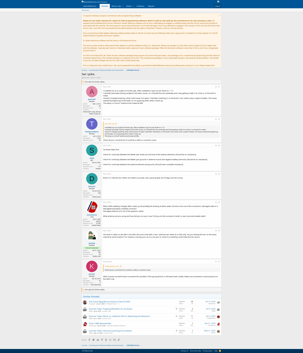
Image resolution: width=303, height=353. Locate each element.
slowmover (212, 304)
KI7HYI (92, 274)
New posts (85, 10)
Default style (88, 351)
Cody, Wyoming (95, 285)
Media (128, 6)
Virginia (98, 169)
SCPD (92, 158)
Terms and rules (195, 351)
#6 (219, 231)
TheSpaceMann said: (112, 266)
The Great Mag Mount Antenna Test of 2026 (109, 301)
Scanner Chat (106, 311)
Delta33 (91, 186)
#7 (219, 262)
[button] (98, 6)
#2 (219, 119)
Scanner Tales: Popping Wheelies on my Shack (110, 308)
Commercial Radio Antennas (116, 326)
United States (96, 225)
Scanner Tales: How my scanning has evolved (110, 330)
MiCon (213, 333)
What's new (116, 6)
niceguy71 (92, 304)
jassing (92, 243)
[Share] (215, 87)
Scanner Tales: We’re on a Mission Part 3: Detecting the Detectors (119, 316)
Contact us (184, 351)
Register (151, 6)
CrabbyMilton (211, 318)
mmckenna (92, 215)
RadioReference (89, 6)
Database (140, 6)
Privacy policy (207, 351)
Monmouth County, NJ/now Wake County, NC (92, 113)
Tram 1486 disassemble (100, 323)
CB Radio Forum (111, 304)
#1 (219, 87)
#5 (219, 202)
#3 (219, 145)
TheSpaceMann (92, 131)
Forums (104, 6)
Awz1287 (86, 78)
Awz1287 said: (109, 124)
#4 (219, 174)
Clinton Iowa (96, 197)
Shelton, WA (97, 256)
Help (215, 351)
